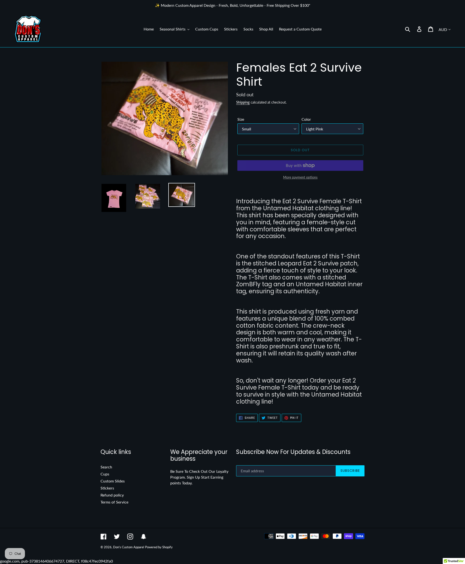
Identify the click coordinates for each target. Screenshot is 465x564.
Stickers (107, 488)
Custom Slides (113, 481)
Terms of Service (114, 502)
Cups (105, 474)
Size (240, 119)
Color (306, 119)
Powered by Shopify (159, 547)
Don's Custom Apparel (128, 547)
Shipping (243, 102)
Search (106, 467)
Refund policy (112, 495)
